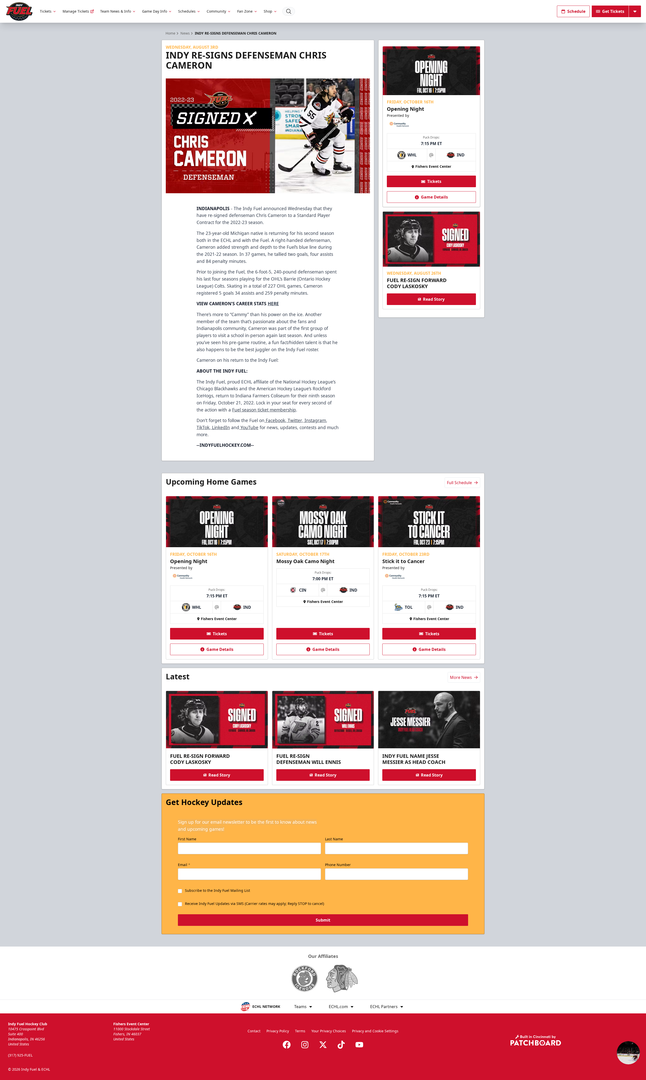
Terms (300, 1031)
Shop (268, 11)
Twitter (294, 420)
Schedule (576, 11)
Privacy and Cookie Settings (375, 1031)
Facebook (274, 420)
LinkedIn (220, 427)
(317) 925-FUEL (20, 1055)
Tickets (45, 11)
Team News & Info (115, 11)
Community (216, 11)
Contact (254, 1031)
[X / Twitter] (323, 1045)
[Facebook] (287, 1045)
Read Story (434, 299)
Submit (323, 920)
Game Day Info (154, 11)
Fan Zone (245, 11)
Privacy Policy (277, 1031)
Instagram (314, 420)
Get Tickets (613, 11)
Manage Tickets (76, 11)
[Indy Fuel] (19, 11)
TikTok (203, 427)
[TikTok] (341, 1045)
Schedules (187, 11)
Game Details (434, 197)
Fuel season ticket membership (264, 410)
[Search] (288, 11)
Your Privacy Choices (328, 1031)
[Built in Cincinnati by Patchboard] (535, 1040)
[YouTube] (359, 1045)
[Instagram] (305, 1045)
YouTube (248, 427)
